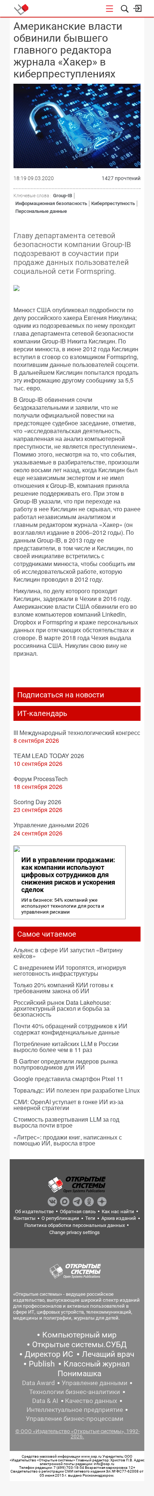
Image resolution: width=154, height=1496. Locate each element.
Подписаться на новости (60, 694)
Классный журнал (97, 1363)
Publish (42, 1363)
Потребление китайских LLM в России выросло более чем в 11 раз (65, 1046)
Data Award (38, 1383)
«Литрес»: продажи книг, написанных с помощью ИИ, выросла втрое (67, 1140)
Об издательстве (34, 1211)
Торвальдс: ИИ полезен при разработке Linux (76, 1090)
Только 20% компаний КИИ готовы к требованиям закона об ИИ (63, 988)
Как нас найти (118, 1211)
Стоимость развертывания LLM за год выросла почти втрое (66, 1122)
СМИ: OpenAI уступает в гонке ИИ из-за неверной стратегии (68, 1104)
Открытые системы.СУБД (79, 1344)
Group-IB (62, 195)
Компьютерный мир (79, 1334)
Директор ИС (49, 1354)
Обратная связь (78, 1211)
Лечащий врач (108, 1354)
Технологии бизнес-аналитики (74, 1392)
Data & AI (45, 1400)
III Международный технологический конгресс (76, 732)
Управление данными (94, 1383)
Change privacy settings (74, 1232)
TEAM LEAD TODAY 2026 (48, 755)
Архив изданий (118, 1218)
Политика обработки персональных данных (74, 1225)
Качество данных (91, 1400)
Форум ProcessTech (40, 778)
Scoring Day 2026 (37, 801)
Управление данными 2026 (51, 825)
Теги (90, 1218)
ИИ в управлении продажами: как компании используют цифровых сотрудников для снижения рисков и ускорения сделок (68, 875)
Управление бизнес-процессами (74, 1418)
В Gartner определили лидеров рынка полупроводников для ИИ (65, 1064)
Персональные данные (41, 211)
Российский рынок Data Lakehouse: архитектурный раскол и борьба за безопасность (62, 1008)
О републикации (60, 1218)
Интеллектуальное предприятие (75, 1409)
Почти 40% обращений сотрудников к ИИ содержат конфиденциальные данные (70, 1029)
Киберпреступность (113, 203)
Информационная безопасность (51, 203)
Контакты (24, 1218)
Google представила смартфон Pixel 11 (68, 1078)
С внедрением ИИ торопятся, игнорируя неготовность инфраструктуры (69, 970)
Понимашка (79, 1373)
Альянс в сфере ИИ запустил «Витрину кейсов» (68, 953)
